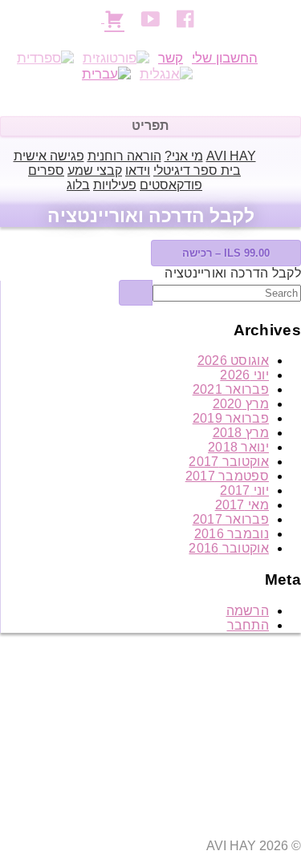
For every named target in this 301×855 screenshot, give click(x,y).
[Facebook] (188, 19)
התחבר (248, 625)
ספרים (46, 170)
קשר (170, 58)
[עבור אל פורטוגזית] (116, 59)
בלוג (78, 185)
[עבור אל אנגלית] (166, 75)
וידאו (137, 170)
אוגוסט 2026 (233, 360)
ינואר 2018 (238, 447)
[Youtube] (152, 19)
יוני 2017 (244, 490)
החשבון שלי (225, 58)
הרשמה (248, 611)
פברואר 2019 (231, 418)
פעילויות (114, 185)
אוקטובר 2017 (229, 461)
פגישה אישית (49, 156)
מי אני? (184, 156)
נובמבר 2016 (231, 534)
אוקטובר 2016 (229, 548)
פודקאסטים (171, 185)
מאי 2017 (242, 505)
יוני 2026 (244, 375)
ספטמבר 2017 (227, 476)
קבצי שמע (94, 170)
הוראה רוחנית (124, 156)
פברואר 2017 (231, 519)
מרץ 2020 (241, 404)
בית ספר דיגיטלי (197, 170)
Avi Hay (231, 156)
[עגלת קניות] (114, 17)
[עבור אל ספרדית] (45, 59)
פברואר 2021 (231, 389)
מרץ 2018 (241, 433)
